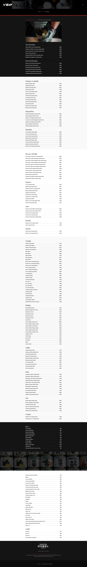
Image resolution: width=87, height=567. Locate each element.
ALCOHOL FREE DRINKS (44, 19)
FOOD (39, 11)
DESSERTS (47, 11)
